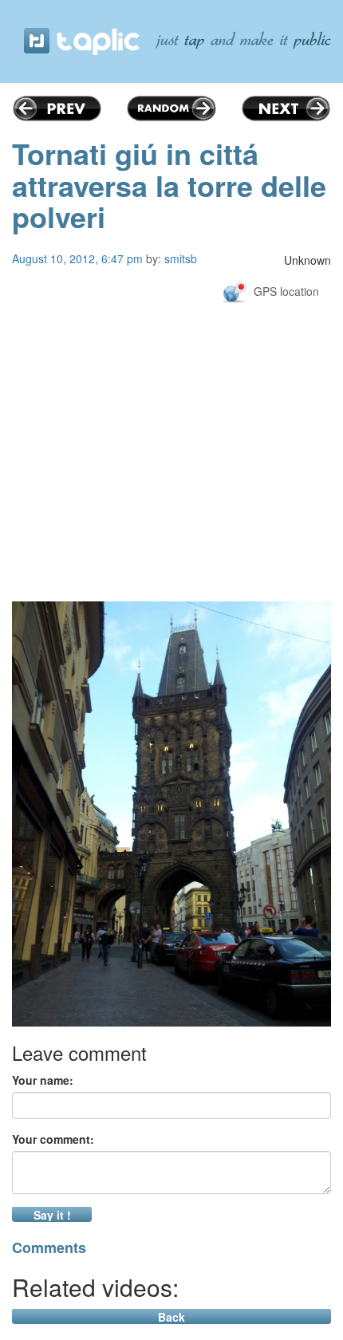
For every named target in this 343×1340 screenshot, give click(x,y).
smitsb (180, 258)
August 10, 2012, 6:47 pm (77, 258)
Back (171, 1316)
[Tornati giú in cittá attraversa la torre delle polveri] (171, 814)
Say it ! (52, 1214)
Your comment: (53, 1139)
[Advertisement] (171, 490)
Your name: (42, 1080)
